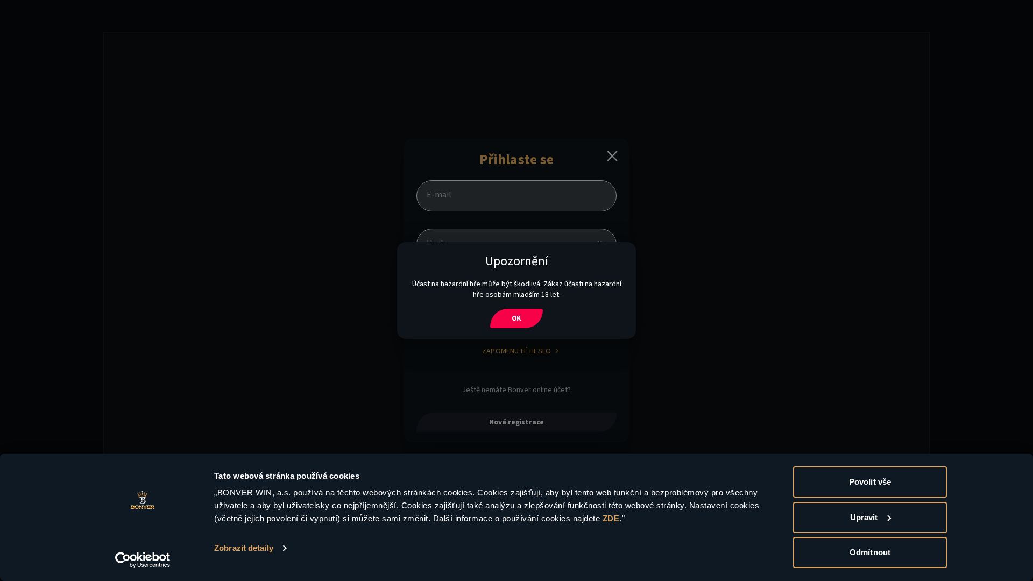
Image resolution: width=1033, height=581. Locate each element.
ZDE (611, 518)
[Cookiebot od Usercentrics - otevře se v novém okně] (143, 560)
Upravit (864, 517)
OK (517, 318)
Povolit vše (870, 481)
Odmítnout (870, 552)
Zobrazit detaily (243, 547)
